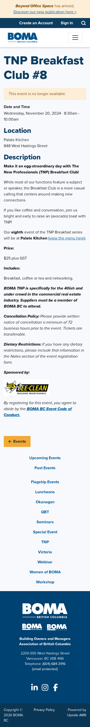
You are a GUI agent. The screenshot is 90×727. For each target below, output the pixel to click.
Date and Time (17, 107)
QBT (45, 512)
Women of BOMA (45, 572)
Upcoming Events (45, 458)
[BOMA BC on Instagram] (45, 687)
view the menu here (66, 238)
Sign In (67, 23)
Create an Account (36, 23)
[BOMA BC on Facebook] (55, 687)
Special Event (45, 532)
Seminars (45, 522)
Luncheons (45, 492)
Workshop (45, 582)
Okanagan (45, 502)
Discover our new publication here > (45, 12)
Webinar (45, 562)
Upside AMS (76, 715)
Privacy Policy (44, 709)
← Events (17, 441)
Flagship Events (45, 482)
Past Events (45, 468)
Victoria (45, 552)
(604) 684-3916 (54, 663)
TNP (45, 542)
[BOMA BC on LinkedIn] (34, 687)
